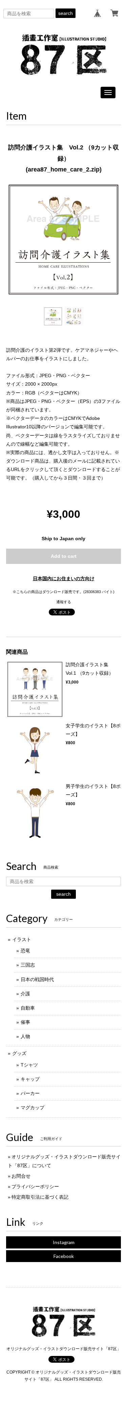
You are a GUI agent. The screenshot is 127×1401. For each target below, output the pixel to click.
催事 (25, 1022)
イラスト (21, 939)
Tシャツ (29, 1065)
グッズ (19, 1053)
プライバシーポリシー (35, 1186)
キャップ (30, 1079)
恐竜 (25, 950)
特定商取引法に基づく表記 (40, 1197)
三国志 (28, 965)
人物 (25, 1036)
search (65, 13)
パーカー (30, 1093)
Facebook (64, 1256)
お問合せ (21, 1176)
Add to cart (64, 556)
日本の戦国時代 (37, 979)
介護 (25, 993)
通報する (63, 602)
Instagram (64, 1242)
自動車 (28, 1008)
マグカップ (32, 1107)
